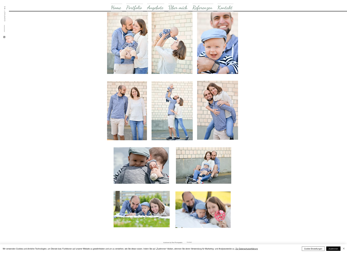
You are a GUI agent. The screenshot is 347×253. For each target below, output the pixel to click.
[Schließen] (343, 248)
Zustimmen (333, 248)
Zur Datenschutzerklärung (246, 248)
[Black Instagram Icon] (4, 37)
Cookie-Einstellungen (313, 248)
